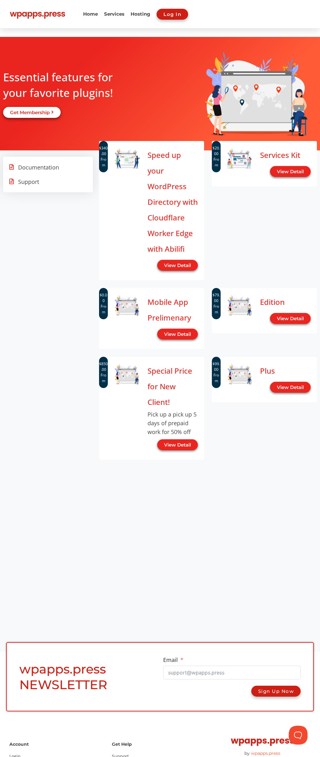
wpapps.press (265, 753)
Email (170, 660)
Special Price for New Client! (170, 386)
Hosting (140, 14)
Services (114, 14)
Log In (172, 14)
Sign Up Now (276, 691)
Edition (272, 302)
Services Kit (280, 155)
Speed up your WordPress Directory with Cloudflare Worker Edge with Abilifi (173, 202)
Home (90, 14)
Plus (267, 371)
